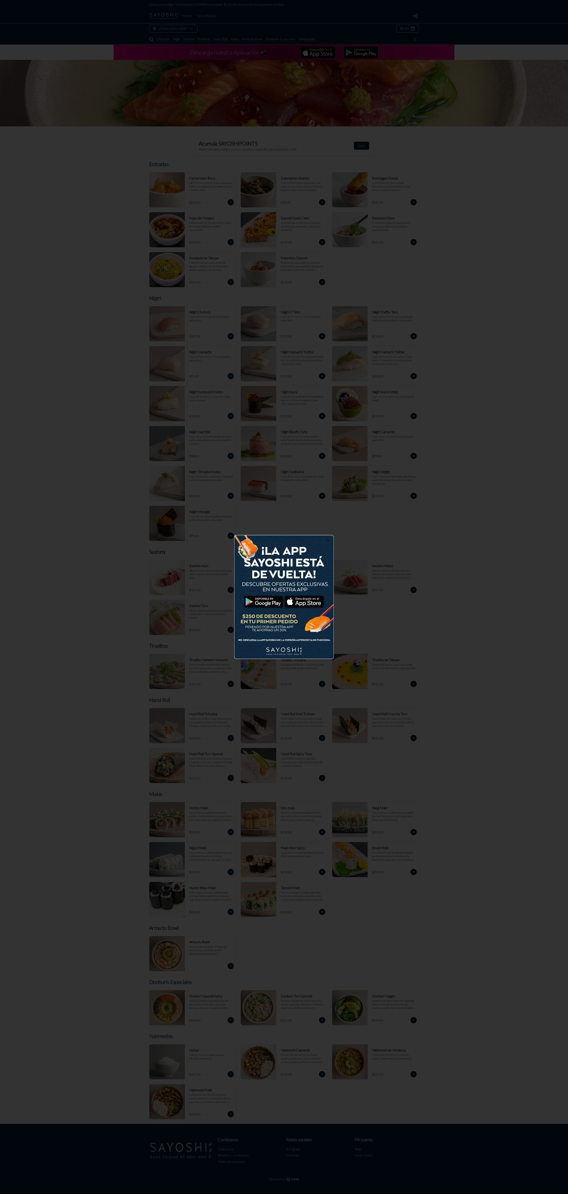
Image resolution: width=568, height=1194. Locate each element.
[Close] (328, 540)
